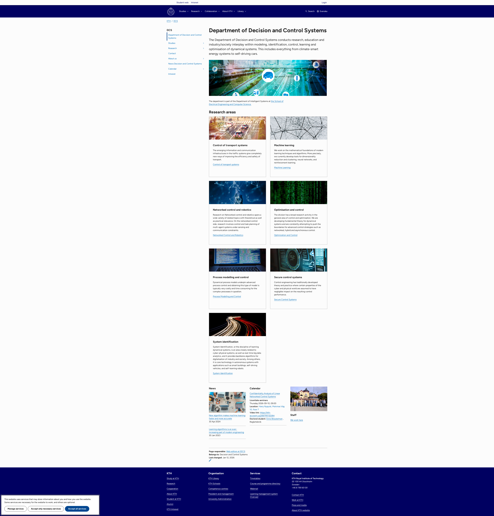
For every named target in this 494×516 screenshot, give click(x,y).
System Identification (223, 373)
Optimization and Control (285, 235)
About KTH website (301, 510)
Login (324, 2)
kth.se (171, 2)
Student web (182, 2)
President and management (221, 494)
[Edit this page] (210, 460)
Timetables (255, 478)
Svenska (323, 11)
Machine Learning (282, 167)
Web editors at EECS (235, 451)
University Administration (220, 499)
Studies (171, 43)
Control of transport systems (226, 164)
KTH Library (213, 478)
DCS (176, 21)
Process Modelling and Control (227, 296)
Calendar (172, 69)
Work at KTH (297, 500)
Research (172, 48)
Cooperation (172, 488)
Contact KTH (298, 495)
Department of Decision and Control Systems (185, 36)
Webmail (254, 488)
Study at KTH (173, 478)
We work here (296, 420)
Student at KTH (174, 499)
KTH (169, 21)
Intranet (194, 2)
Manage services (16, 509)
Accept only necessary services (46, 509)
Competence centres (218, 488)
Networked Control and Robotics (228, 235)
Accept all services (77, 509)
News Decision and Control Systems (185, 63)
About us (172, 58)
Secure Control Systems (285, 299)
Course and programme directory (265, 483)
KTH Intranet (172, 509)
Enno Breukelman (274, 419)
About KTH (172, 494)
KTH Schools (214, 483)
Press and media (299, 505)
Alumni (170, 504)
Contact (172, 53)
